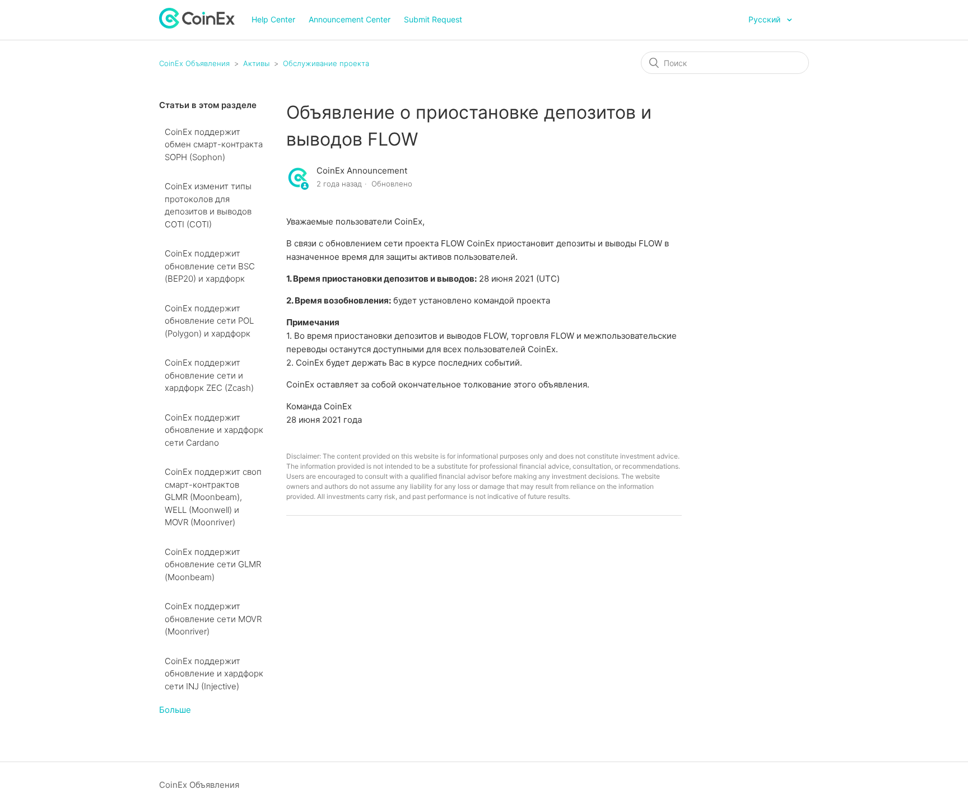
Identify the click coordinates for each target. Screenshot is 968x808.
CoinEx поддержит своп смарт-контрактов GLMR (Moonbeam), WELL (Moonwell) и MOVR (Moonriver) (213, 496)
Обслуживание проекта (326, 63)
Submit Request (433, 19)
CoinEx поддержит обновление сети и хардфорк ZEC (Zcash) (209, 375)
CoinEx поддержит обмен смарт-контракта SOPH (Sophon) (214, 144)
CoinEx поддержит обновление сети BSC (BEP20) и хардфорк (210, 266)
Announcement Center (349, 19)
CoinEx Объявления (194, 63)
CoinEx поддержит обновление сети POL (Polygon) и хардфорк (209, 321)
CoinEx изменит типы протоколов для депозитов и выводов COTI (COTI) (208, 205)
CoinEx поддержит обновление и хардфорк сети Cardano (214, 430)
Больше (175, 709)
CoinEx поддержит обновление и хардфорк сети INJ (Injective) (214, 674)
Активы (256, 63)
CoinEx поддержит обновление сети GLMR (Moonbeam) (213, 564)
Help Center (273, 19)
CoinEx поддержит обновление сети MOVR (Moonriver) (213, 619)
